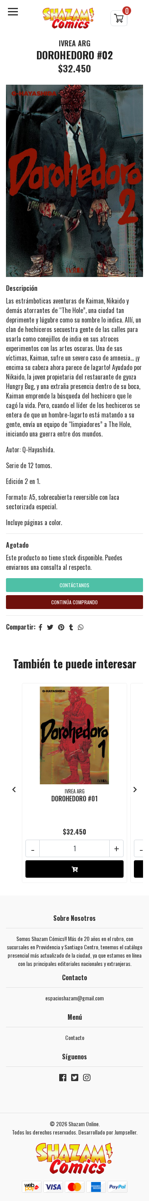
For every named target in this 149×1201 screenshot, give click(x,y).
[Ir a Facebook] (62, 1079)
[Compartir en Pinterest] (61, 627)
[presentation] (14, 789)
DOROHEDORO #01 (74, 798)
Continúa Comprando (74, 602)
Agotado (17, 545)
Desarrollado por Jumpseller (107, 1132)
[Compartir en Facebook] (40, 627)
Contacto (74, 1037)
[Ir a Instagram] (86, 1079)
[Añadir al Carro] (74, 869)
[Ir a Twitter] (74, 1079)
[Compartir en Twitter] (50, 627)
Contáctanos (74, 585)
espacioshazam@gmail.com (74, 998)
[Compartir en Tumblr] (71, 627)
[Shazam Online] (68, 18)
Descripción (21, 288)
